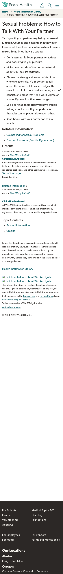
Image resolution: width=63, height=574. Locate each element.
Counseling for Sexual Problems (25, 135)
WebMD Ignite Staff (20, 193)
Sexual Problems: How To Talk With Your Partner (32, 15)
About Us (7, 525)
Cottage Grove (11, 571)
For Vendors (38, 535)
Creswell (28, 571)
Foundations (38, 520)
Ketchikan (18, 561)
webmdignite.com (11, 307)
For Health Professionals (45, 540)
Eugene (41, 571)
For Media (8, 540)
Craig (5, 561)
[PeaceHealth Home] (17, 4)
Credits (10, 231)
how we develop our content (16, 300)
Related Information (14, 186)
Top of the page (11, 173)
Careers (6, 515)
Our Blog (36, 515)
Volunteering (10, 520)
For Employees (11, 535)
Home (5, 12)
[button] (50, 5)
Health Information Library (27, 12)
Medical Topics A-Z (42, 510)
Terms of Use (29, 296)
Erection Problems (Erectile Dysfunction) (30, 140)
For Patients (9, 510)
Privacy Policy (46, 296)
